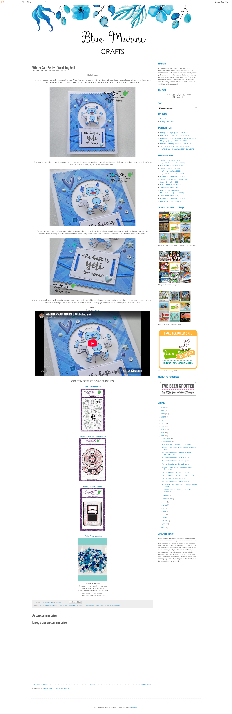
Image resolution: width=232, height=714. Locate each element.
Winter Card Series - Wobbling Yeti (175, 461)
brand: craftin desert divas (49, 606)
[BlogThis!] (72, 602)
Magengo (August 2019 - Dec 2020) (174, 141)
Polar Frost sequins (93, 536)
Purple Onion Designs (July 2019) (173, 198)
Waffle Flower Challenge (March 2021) (174, 179)
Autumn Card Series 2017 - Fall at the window (176, 491)
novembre (167, 442)
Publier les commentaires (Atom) (56, 688)
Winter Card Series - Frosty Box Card (176, 458)
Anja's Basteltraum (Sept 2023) (172, 163)
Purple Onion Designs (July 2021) (173, 176)
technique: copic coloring (67, 606)
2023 (163, 417)
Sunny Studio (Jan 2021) (169, 182)
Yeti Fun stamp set (93, 387)
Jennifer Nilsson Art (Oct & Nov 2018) (174, 146)
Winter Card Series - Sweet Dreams (175, 464)
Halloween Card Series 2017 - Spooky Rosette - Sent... (179, 485)
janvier (165, 524)
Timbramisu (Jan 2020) (169, 196)
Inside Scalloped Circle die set (93, 436)
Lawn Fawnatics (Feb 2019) (170, 201)
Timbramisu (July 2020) (169, 187)
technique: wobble (83, 606)
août (165, 502)
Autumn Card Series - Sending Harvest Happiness (177, 468)
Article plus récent (40, 684)
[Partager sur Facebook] (77, 602)
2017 (163, 436)
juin (164, 508)
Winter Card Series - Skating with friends (178, 475)
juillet (165, 505)
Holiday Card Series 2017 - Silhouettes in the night (179, 448)
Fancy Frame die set (93, 486)
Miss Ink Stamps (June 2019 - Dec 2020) (175, 144)
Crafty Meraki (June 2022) (170, 171)
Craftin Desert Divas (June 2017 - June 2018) (177, 149)
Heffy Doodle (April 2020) (170, 190)
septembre (167, 499)
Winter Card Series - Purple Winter (175, 482)
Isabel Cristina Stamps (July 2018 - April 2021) (178, 138)
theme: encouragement (113, 606)
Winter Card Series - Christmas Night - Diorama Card (177, 453)
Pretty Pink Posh (167, 122)
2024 (163, 414)
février (165, 521)
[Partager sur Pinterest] (80, 602)
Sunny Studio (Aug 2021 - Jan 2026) (174, 133)
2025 (163, 411)
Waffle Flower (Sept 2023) (170, 160)
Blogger (134, 707)
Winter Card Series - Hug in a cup (175, 478)
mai (164, 511)
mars (165, 518)
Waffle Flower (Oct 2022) (170, 168)
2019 (163, 430)
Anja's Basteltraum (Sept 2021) (172, 174)
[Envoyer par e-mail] (70, 602)
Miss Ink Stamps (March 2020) (172, 193)
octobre (166, 496)
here (97, 310)
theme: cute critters (97, 606)
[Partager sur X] (75, 602)
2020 (163, 426)
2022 (163, 420)
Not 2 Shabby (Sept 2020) (170, 185)
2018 (163, 433)
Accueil (92, 684)
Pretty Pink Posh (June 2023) (171, 165)
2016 (163, 528)
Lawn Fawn (165, 119)
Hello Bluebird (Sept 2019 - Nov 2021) (174, 135)
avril (164, 514)
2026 (163, 408)
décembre (167, 438)
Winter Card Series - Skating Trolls (175, 472)
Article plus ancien (145, 684)
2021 (163, 423)
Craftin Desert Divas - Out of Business (176, 444)
